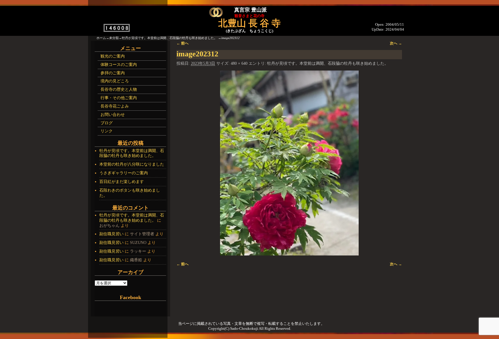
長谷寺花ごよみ (114, 106)
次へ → (396, 43)
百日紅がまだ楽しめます (121, 181)
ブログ (106, 123)
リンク (106, 131)
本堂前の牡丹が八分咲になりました (131, 164)
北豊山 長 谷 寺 (249, 23)
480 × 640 (239, 63)
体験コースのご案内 (118, 64)
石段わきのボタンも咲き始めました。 (129, 193)
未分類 (114, 38)
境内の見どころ (114, 81)
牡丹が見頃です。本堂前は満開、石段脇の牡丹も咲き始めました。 (169, 38)
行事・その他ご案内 (118, 98)
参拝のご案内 (112, 73)
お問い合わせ (112, 114)
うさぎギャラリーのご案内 (123, 173)
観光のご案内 (112, 56)
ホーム (101, 38)
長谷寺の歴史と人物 (118, 89)
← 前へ (182, 43)
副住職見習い (111, 234)
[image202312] (289, 163)
